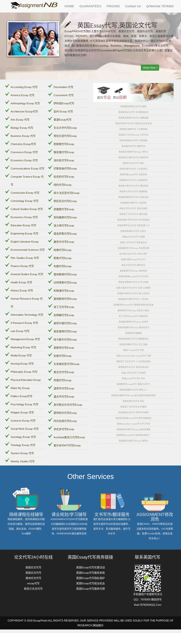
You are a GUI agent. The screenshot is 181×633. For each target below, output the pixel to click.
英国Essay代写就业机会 (90, 583)
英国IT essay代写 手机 (133, 350)
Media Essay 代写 (21, 355)
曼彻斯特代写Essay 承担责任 (133, 271)
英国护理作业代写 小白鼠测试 (133, 169)
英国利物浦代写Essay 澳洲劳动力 (133, 327)
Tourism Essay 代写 (22, 453)
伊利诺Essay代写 (64, 103)
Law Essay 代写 (20, 331)
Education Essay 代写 (23, 225)
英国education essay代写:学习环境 (133, 424)
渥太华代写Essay (64, 396)
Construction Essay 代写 (25, 192)
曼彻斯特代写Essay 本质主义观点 (133, 310)
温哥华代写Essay (64, 388)
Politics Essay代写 (21, 396)
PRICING (113, 6)
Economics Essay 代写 (24, 160)
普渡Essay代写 (63, 119)
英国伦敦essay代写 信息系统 (133, 174)
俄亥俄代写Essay (64, 152)
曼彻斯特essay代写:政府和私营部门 (133, 435)
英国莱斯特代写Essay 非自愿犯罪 (133, 248)
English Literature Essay (25, 241)
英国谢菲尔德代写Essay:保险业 (133, 441)
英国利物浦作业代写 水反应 (133, 231)
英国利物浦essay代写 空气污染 (133, 276)
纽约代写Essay (63, 184)
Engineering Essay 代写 (24, 233)
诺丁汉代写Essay (64, 306)
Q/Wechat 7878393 (160, 6)
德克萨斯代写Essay (65, 233)
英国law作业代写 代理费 (133, 237)
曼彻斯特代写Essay (65, 298)
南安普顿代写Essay (65, 331)
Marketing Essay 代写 (23, 347)
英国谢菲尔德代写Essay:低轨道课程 (133, 429)
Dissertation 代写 (63, 87)
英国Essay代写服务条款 (90, 572)
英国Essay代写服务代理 (90, 588)
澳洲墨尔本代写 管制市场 (133, 146)
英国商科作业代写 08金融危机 (133, 180)
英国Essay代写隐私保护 (90, 578)
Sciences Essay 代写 (23, 420)
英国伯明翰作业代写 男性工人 (133, 390)
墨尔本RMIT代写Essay (67, 445)
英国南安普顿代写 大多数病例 (133, 129)
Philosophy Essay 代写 (24, 371)
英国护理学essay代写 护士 (133, 259)
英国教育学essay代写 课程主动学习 (133, 384)
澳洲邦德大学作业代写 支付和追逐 (133, 220)
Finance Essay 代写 (22, 266)
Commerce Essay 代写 (24, 152)
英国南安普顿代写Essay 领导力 (133, 152)
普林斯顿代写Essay (65, 274)
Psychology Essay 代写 (24, 404)
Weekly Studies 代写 (23, 461)
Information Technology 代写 (27, 314)
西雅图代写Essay (64, 209)
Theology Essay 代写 (23, 445)
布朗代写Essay (63, 266)
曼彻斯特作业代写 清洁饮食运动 (133, 367)
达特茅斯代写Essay (65, 282)
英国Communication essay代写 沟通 (133, 356)
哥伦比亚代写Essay (65, 135)
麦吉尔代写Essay (64, 372)
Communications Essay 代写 (27, 168)
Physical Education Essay (26, 379)
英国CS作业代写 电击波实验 (133, 242)
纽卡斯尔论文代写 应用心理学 (133, 254)
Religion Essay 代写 (22, 412)
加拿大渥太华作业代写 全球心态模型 (133, 288)
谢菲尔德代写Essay (65, 323)
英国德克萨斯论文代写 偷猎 (133, 106)
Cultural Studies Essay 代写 (27, 209)
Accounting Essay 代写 (24, 87)
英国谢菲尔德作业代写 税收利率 (133, 157)
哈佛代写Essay (63, 249)
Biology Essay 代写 (22, 127)
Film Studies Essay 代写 (25, 257)
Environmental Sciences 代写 (28, 249)
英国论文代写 (33, 572)
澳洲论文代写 (33, 578)
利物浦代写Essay (64, 290)
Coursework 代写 (64, 95)
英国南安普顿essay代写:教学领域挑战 (133, 418)
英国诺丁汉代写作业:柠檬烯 (133, 407)
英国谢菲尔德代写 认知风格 (133, 203)
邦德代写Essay (63, 380)
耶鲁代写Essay (63, 258)
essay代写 (33, 583)
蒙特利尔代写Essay (65, 412)
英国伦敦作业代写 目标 (133, 401)
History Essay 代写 (22, 290)
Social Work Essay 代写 (25, 428)
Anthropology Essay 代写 (25, 103)
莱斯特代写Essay (64, 347)
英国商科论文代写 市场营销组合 (133, 112)
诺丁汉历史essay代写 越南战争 (133, 316)
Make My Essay (20, 388)
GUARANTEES (90, 6)
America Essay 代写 (22, 95)
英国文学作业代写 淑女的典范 (133, 208)
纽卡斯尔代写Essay (65, 339)
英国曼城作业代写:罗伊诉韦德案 (133, 412)
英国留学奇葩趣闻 (133, 333)
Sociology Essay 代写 (23, 436)
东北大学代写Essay (65, 127)
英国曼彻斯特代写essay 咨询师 (133, 322)
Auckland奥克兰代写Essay (69, 437)
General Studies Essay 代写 (27, 274)
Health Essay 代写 (21, 282)
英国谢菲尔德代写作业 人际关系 (133, 299)
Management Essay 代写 (25, 339)
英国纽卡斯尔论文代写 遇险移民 (133, 186)
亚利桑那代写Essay (65, 217)
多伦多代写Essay (64, 429)
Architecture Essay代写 (24, 111)
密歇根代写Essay (64, 144)
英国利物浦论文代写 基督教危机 (133, 339)
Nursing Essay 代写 (22, 363)
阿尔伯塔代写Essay (65, 420)
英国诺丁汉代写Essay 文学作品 (133, 135)
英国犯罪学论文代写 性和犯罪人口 (133, 225)
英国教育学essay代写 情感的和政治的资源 (133, 305)
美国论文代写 (33, 567)
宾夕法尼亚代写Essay (67, 192)
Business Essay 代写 (23, 135)
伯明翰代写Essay (64, 315)
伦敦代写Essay (63, 355)
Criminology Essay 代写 (25, 200)
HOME (69, 6)
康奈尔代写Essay (64, 241)
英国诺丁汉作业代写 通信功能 (133, 214)
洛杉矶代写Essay (64, 160)
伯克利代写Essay (64, 176)
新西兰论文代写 (33, 588)
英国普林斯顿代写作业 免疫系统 (133, 197)
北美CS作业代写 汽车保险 (133, 373)
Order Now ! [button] (150, 67)
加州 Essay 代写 (63, 111)
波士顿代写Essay (64, 225)
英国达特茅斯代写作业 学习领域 (133, 282)
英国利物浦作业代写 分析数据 (133, 140)
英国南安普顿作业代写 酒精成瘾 (133, 118)
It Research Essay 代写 (24, 322)
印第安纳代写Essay (65, 168)
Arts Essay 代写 (20, 119)
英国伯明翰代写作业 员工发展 (133, 344)
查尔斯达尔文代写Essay (68, 404)
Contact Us (133, 6)
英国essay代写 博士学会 (133, 378)
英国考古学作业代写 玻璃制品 (133, 191)
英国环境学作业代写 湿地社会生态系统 (133, 123)
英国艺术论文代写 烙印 (133, 163)
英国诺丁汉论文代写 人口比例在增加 (133, 361)
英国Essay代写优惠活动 (90, 567)
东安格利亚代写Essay (67, 363)
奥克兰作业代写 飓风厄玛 (133, 265)
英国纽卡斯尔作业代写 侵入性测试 (133, 293)
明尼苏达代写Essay (65, 201)
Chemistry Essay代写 (23, 144)
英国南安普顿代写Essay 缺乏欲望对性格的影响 (133, 395)
